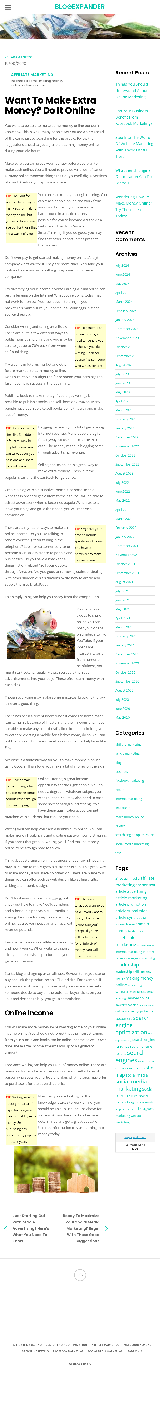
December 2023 (127, 329)
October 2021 (125, 564)
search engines (130, 1056)
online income (33, 85)
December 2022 (127, 437)
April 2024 (122, 292)
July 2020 (122, 699)
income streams (24, 80)
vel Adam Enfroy (19, 57)
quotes (120, 826)
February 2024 (126, 311)
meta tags (121, 998)
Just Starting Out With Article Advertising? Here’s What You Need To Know (30, 1228)
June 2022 (122, 491)
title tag (141, 1108)
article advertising (131, 891)
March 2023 (124, 410)
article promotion (130, 904)
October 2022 (125, 455)
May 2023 (122, 392)
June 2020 (122, 708)
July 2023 (122, 374)
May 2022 (122, 500)
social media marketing (132, 844)
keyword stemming (143, 958)
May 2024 (122, 284)
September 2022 (127, 464)
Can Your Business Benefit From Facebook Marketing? (133, 117)
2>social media (127, 878)
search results (135, 1068)
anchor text (145, 884)
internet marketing (128, 799)
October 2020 (125, 672)
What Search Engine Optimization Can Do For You (133, 176)
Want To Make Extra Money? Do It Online (50, 105)
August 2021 (124, 582)
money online (138, 998)
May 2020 (122, 717)
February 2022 (126, 527)
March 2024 (124, 301)
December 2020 (127, 654)
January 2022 (125, 537)
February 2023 (126, 419)
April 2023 (122, 401)
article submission (131, 910)
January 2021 (125, 645)
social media (137, 1075)
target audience (124, 1109)
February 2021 (126, 636)
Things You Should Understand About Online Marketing (131, 90)
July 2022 (122, 482)
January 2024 (125, 320)
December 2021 (127, 546)
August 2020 (124, 690)
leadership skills (127, 971)
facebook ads (136, 931)
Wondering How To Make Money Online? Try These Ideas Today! (133, 206)
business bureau (125, 924)
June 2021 (122, 600)
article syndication (131, 917)
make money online (129, 817)
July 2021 (122, 591)
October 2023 (125, 347)
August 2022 (124, 473)
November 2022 (127, 446)
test (118, 853)
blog (118, 762)
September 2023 (127, 356)
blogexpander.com (135, 1137)
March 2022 (124, 518)
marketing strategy (142, 992)
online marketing (127, 1011)
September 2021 (127, 573)
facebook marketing (129, 780)
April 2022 (122, 510)
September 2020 (127, 681)
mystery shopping (126, 1005)
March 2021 (124, 627)
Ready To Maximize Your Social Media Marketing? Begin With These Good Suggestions (81, 1228)
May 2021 (122, 609)
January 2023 (125, 428)
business (121, 771)
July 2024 (122, 265)
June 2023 (122, 383)
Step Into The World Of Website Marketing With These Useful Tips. (134, 147)
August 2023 (124, 365)
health (119, 790)
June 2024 (122, 274)
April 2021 (122, 618)
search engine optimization (134, 835)
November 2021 (127, 555)
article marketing (127, 753)
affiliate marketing (32, 74)
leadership (122, 807)
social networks (144, 1102)
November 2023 (127, 338)
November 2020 (127, 663)
